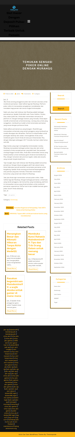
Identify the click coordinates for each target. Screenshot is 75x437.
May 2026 (57, 187)
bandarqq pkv (11, 332)
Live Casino (57, 294)
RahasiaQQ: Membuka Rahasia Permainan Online (60, 128)
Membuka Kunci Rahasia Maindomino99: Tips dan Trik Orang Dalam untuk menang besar (36, 244)
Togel (55, 302)
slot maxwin (8, 362)
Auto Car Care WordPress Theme (31, 434)
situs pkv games (10, 406)
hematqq (14, 404)
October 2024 (58, 263)
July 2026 (57, 179)
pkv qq (6, 330)
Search (61, 95)
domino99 (14, 330)
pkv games (12, 195)
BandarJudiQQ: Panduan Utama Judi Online (60, 154)
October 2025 (58, 215)
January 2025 (58, 251)
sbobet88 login (11, 393)
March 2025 (57, 243)
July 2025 (57, 227)
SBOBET (56, 298)
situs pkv (7, 336)
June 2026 (57, 183)
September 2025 (59, 219)
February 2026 (58, 199)
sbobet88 (14, 345)
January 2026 (58, 203)
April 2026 (57, 191)
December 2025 (59, 207)
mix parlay (8, 398)
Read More (11, 268)
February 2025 (58, 247)
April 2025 (57, 239)
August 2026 (58, 175)
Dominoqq (13, 200)
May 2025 (57, 235)
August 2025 (58, 223)
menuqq (12, 402)
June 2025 (57, 231)
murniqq (7, 404)
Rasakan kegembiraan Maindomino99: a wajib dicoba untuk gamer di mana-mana (15, 287)
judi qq (7, 347)
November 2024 (59, 259)
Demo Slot (57, 286)
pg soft (12, 417)
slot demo (11, 391)
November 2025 (59, 211)
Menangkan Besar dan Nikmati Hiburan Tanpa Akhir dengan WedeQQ (14, 242)
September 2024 (59, 267)
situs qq (7, 409)
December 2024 (59, 255)
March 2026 (57, 195)
